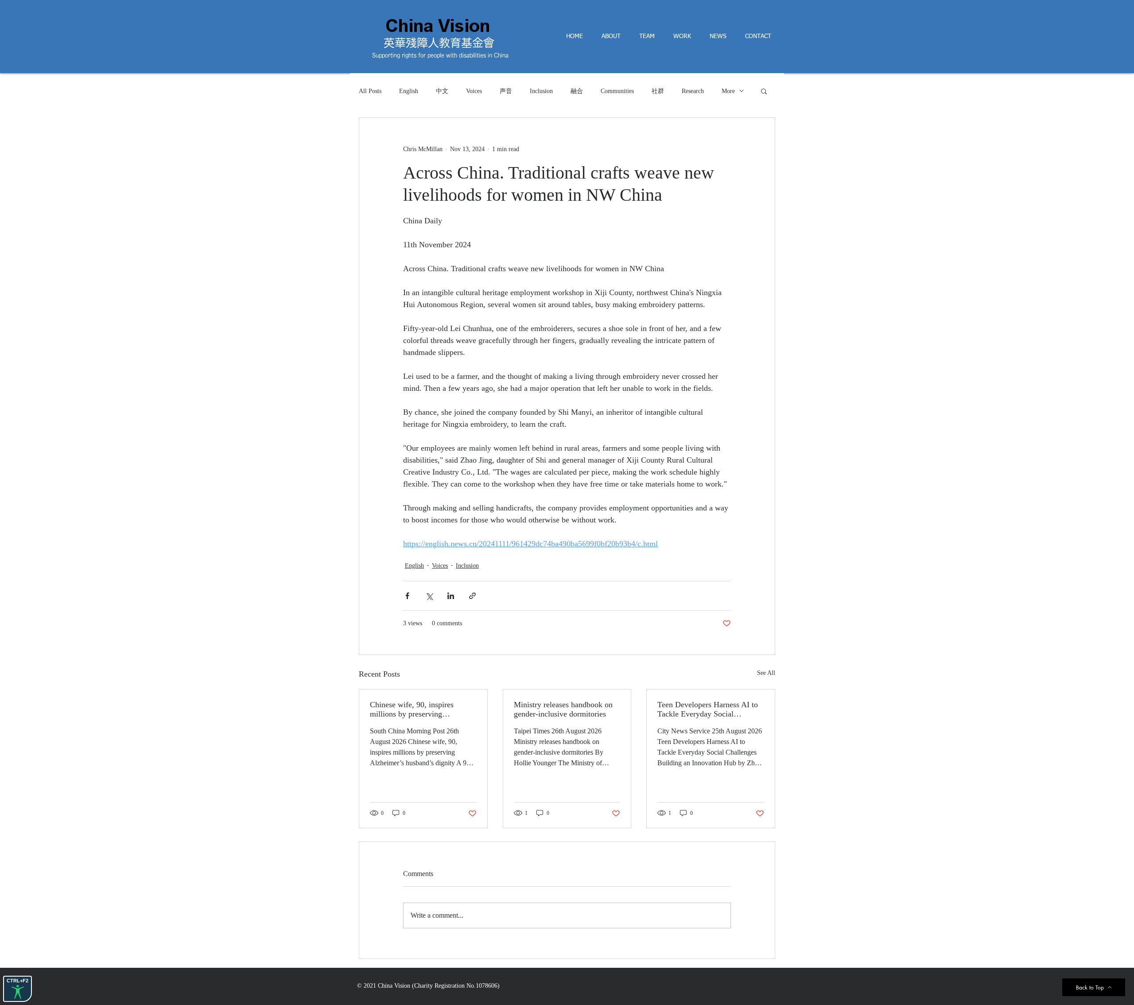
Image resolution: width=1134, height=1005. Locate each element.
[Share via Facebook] (407, 596)
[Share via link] (472, 596)
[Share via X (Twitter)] (429, 596)
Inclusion (541, 91)
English (408, 91)
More (728, 91)
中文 (442, 91)
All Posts (370, 91)
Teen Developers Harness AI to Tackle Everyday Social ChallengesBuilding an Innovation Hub (707, 709)
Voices (474, 91)
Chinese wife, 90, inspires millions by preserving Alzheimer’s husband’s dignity (419, 709)
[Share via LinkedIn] (451, 596)
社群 (658, 91)
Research (693, 91)
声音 (506, 91)
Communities (617, 91)
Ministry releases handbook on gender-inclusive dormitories (563, 709)
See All (766, 673)
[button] (764, 90)
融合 (577, 91)
